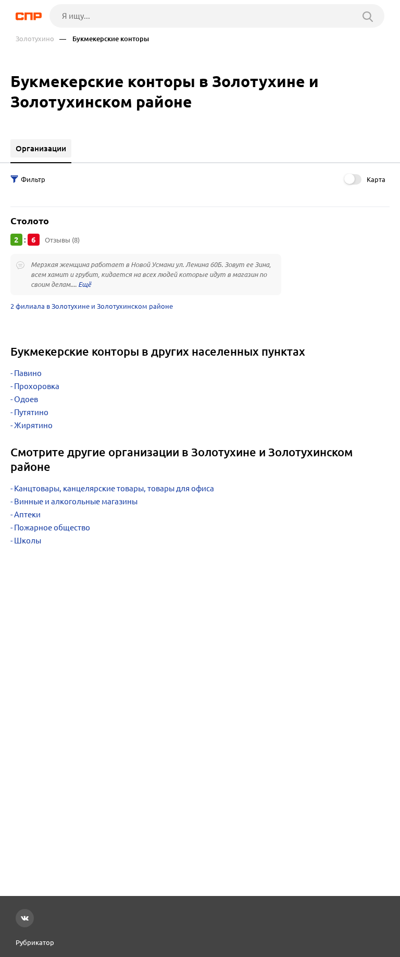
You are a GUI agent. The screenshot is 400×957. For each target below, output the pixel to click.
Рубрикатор (35, 942)
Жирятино (33, 425)
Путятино (31, 412)
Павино (28, 373)
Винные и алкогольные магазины (76, 501)
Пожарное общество (52, 527)
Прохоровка (36, 386)
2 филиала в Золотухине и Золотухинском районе (91, 306)
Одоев (26, 399)
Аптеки (27, 514)
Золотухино (35, 38)
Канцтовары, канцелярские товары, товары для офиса (114, 488)
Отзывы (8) (62, 240)
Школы (27, 540)
